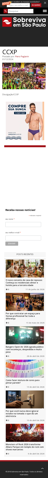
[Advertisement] (24, 173)
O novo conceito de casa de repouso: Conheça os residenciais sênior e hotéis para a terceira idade (24, 283)
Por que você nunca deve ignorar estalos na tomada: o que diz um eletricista (22, 414)
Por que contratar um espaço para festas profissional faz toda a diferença (23, 316)
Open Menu (45, 11)
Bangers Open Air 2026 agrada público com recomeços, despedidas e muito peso (25, 349)
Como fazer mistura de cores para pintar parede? (22, 381)
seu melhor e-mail (13, 233)
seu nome (10, 219)
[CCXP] (24, 76)
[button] (24, 4)
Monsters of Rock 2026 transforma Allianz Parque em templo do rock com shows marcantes (25, 447)
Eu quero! (36, 5)
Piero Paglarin (22, 56)
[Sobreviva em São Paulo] (24, 22)
